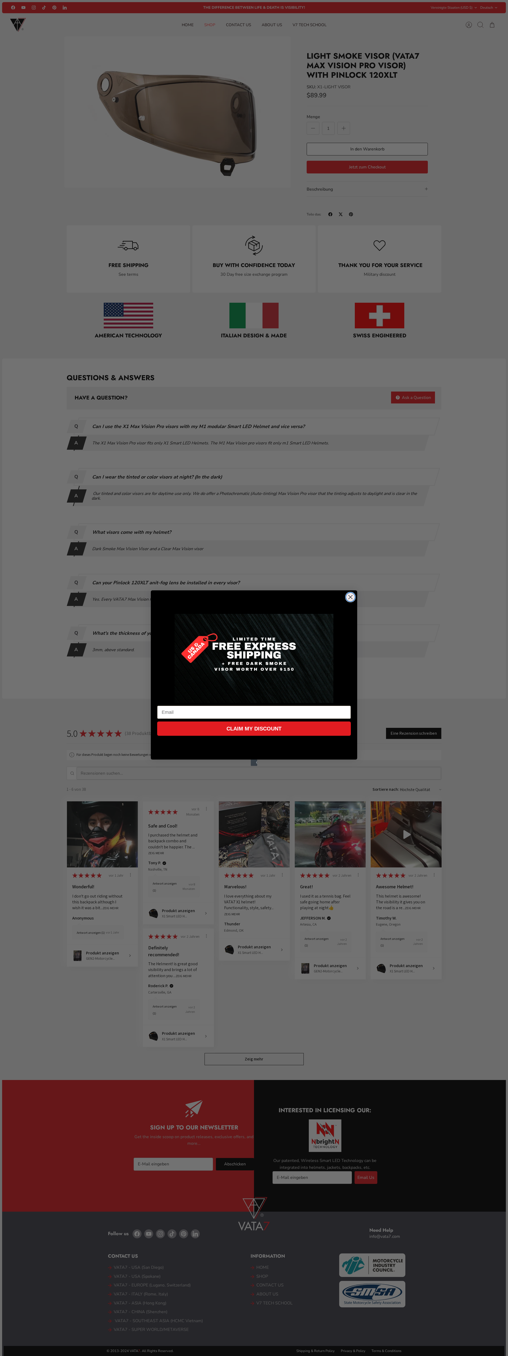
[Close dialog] (350, 597)
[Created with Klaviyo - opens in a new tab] (254, 763)
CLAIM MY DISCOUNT (254, 729)
